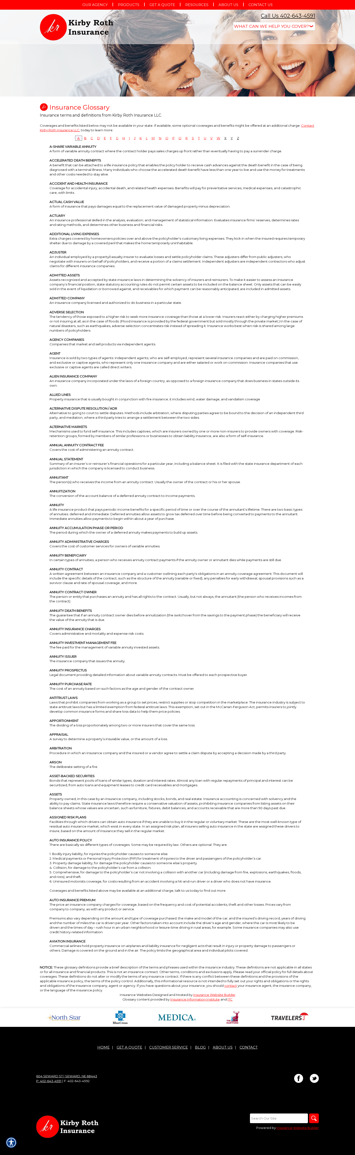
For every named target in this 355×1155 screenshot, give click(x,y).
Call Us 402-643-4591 (288, 16)
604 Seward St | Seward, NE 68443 (66, 1076)
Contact (249, 1047)
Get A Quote (129, 1047)
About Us (223, 1047)
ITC (230, 999)
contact (230, 986)
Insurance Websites (136, 995)
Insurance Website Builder (214, 995)
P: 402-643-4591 (49, 1081)
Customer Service (168, 1047)
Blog (200, 1047)
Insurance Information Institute (195, 999)
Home (103, 1047)
